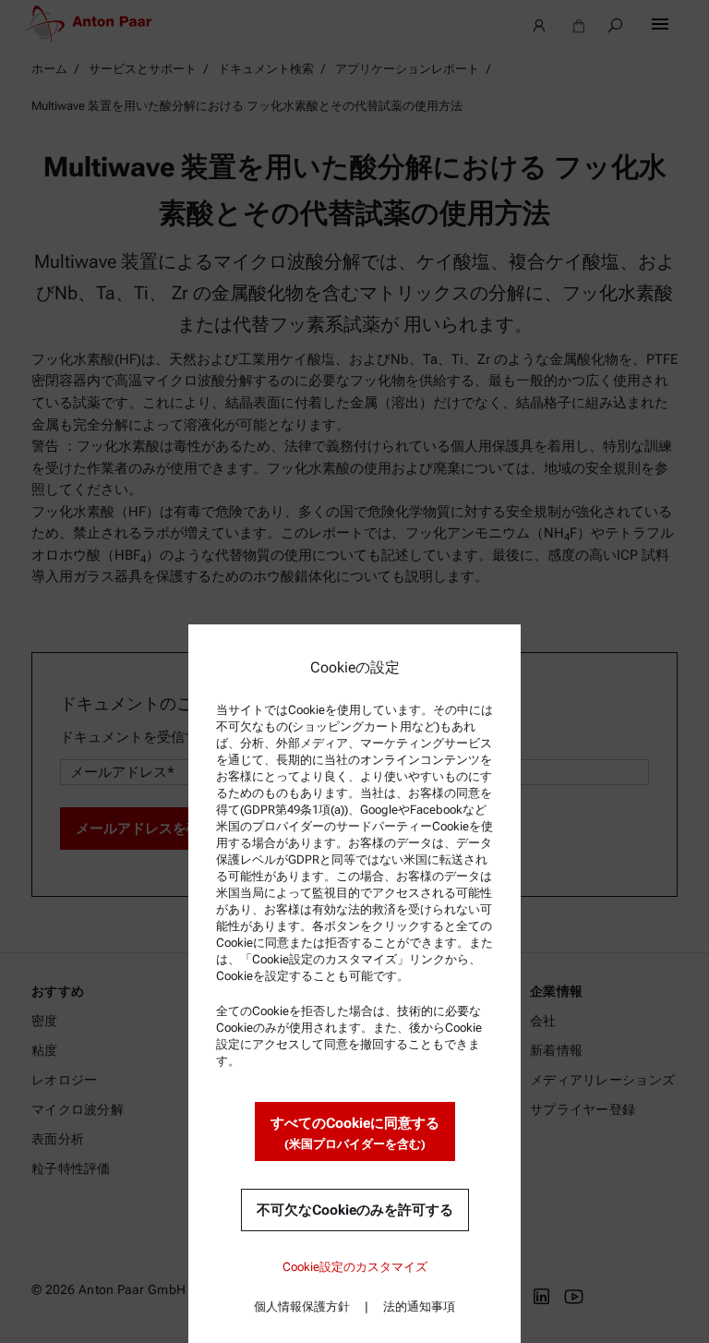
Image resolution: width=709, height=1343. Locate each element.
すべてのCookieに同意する (354, 1133)
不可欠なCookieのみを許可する (355, 1210)
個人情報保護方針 (302, 1306)
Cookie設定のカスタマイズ (354, 1267)
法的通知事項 (419, 1306)
